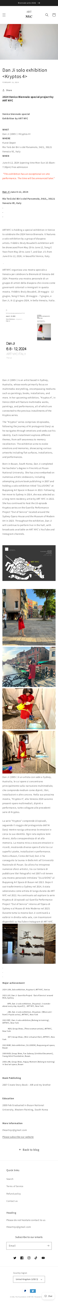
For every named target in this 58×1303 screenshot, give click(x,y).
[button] (4, 14)
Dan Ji (6, 191)
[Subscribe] (48, 1245)
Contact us (12, 1200)
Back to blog (31, 1149)
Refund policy (13, 1193)
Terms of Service (14, 1186)
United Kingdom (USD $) (27, 1279)
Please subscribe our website (18, 1136)
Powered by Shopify (41, 1297)
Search (10, 1178)
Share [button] (9, 90)
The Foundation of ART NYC (24, 1297)
